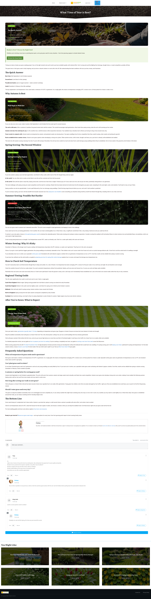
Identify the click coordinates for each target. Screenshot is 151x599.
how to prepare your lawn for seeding (39, 341)
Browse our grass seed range (25, 415)
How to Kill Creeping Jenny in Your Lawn (126, 575)
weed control (105, 425)
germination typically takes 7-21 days (27, 331)
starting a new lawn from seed (85, 341)
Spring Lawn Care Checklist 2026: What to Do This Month (126, 554)
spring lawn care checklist (54, 191)
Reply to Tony (142, 475)
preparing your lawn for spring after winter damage (49, 257)
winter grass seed (36, 254)
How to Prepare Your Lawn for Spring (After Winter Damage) (75, 554)
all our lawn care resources (40, 409)
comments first (144, 440)
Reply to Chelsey (141, 491)
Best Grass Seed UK (64, 346)
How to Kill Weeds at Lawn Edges (25, 575)
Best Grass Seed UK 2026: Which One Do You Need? (25, 554)
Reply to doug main (141, 509)
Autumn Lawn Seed (23, 346)
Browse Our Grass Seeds (15, 58)
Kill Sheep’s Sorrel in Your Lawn (75, 575)
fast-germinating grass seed (32, 234)
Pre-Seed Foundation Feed (30, 344)
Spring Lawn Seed (117, 344)
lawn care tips (112, 425)
